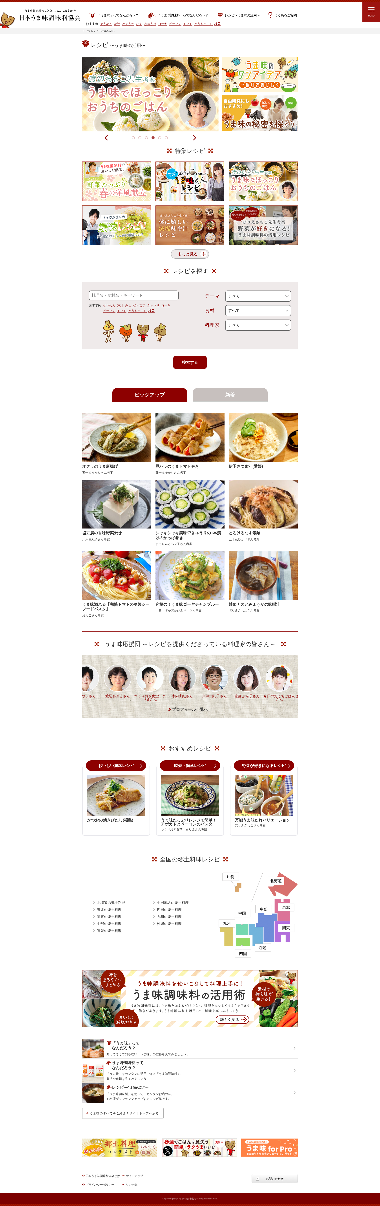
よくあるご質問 (285, 15)
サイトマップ (134, 1176)
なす (142, 305)
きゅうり (153, 305)
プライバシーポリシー (100, 1184)
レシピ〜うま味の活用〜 (242, 15)
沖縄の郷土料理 (169, 924)
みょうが (131, 305)
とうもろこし (137, 310)
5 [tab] (160, 138)
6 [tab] (167, 138)
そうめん (109, 305)
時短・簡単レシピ (190, 765)
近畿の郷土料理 (109, 931)
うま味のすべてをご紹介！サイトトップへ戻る (124, 1113)
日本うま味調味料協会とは (103, 1176)
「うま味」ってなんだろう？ (117, 15)
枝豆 (151, 310)
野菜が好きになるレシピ (264, 765)
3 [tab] (147, 138)
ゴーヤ (165, 305)
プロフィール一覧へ (190, 709)
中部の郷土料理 (109, 924)
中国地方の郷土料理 (173, 902)
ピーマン (109, 310)
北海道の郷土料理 (111, 902)
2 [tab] (140, 138)
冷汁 (120, 305)
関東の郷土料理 (109, 917)
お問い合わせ (274, 1179)
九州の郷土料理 (169, 917)
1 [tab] (134, 138)
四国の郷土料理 (169, 910)
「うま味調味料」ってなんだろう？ (182, 15)
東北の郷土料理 (109, 910)
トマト (121, 310)
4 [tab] (154, 138)
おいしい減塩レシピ (116, 765)
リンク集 (131, 1184)
